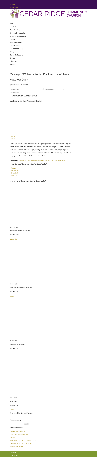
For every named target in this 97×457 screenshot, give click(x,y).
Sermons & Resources (18, 36)
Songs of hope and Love (17, 431)
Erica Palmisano (15, 85)
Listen (13, 139)
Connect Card (15, 45)
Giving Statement (16, 55)
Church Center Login (15, 7)
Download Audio (60, 160)
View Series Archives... (17, 446)
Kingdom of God (25, 160)
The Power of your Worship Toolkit (21, 443)
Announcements (16, 42)
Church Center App (16, 49)
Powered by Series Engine (21, 413)
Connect (13, 39)
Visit (11, 23)
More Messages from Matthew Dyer (42, 160)
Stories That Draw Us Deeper (19, 434)
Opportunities (15, 30)
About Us (13, 27)
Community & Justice (17, 33)
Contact (12, 58)
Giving (11, 1)
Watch (13, 136)
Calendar (12, 4)
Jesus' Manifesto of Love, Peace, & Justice (23, 440)
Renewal (12, 437)
